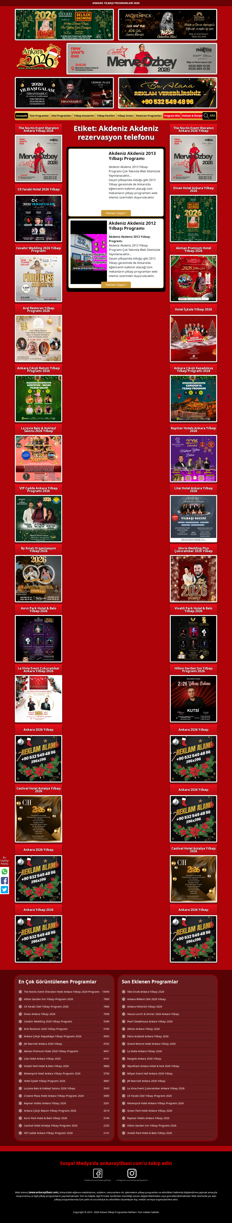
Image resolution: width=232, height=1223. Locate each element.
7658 (106, 1014)
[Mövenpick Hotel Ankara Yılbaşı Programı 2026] (167, 24)
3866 (106, 1066)
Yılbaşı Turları (125, 115)
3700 (106, 1073)
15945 (105, 991)
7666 (106, 1006)
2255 (106, 1125)
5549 (106, 1021)
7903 (106, 999)
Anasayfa (21, 115)
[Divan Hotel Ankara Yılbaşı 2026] (64, 24)
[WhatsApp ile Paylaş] (4, 871)
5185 (106, 1029)
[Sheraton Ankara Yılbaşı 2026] (141, 58)
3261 (106, 1103)
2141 (106, 1133)
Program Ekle (172, 115)
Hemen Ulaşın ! (116, 213)
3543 (106, 1088)
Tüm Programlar (39, 115)
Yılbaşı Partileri (106, 115)
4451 (106, 1051)
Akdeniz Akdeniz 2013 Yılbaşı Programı (132, 155)
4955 (106, 1036)
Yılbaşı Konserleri (84, 115)
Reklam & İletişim (192, 115)
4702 (106, 1043)
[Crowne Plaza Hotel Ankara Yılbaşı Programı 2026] (64, 92)
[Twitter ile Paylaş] (4, 889)
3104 (106, 1118)
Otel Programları (61, 115)
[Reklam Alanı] (167, 92)
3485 (106, 1095)
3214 (106, 1110)
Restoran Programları (149, 115)
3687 (106, 1081)
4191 (106, 1058)
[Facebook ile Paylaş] (4, 880)
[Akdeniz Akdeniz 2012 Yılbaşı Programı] (89, 252)
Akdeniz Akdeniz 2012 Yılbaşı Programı (132, 225)
